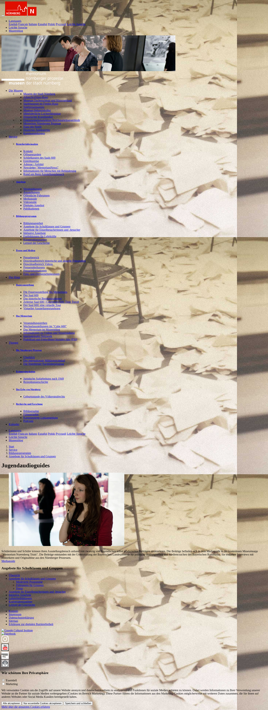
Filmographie (31, 414)
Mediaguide (30, 198)
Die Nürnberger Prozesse (29, 350)
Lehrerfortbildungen (20, 598)
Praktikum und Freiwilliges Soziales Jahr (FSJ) (50, 339)
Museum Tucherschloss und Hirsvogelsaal (47, 100)
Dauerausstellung (25, 284)
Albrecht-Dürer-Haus (35, 97)
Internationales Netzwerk (37, 336)
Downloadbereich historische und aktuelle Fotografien (54, 260)
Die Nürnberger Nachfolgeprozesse (43, 363)
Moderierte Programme (29, 581)
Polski (51, 24)
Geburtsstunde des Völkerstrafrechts (44, 396)
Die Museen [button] (16, 90)
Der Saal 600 (30, 295)
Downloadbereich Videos (38, 264)
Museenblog (16, 30)
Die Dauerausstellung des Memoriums (45, 292)
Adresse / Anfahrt (33, 164)
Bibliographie (31, 411)
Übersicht (14, 575)
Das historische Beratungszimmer (42, 298)
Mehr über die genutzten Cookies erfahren (25, 706)
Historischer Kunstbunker (38, 116)
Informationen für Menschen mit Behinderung (49, 170)
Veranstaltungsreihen (35, 323)
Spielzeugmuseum (33, 107)
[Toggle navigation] (2, 15)
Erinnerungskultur (25, 371)
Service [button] (13, 136)
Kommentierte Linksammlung (40, 417)
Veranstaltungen (32, 188)
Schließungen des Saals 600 (39, 157)
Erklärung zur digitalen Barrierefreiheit (31, 624)
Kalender (14, 424)
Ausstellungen (31, 192)
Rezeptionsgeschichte (35, 381)
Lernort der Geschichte (36, 242)
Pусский (61, 24)
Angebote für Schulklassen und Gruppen (46, 226)
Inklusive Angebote (34, 233)
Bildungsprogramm (26, 216)
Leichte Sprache (76, 24)
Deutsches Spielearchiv (36, 130)
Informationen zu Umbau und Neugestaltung (49, 332)
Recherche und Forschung (29, 404)
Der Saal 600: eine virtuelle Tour (42, 305)
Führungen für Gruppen (30, 585)
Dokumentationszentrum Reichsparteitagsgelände (51, 120)
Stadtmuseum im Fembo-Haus (40, 103)
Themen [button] (13, 342)
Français (23, 24)
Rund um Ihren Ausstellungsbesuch (43, 174)
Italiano (33, 24)
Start (11, 446)
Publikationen (31, 208)
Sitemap (13, 620)
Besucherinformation (27, 144)
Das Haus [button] (14, 277)
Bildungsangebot (33, 223)
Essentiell (11, 680)
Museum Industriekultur (37, 110)
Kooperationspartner (35, 239)
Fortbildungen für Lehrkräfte (39, 236)
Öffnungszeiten (32, 154)
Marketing (12, 684)
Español (42, 24)
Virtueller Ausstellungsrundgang (41, 308)
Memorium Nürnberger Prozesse (42, 123)
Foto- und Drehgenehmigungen (41, 273)
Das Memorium (24, 316)
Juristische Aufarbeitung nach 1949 (43, 378)
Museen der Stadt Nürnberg (39, 93)
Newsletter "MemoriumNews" (41, 167)
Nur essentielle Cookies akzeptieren (42, 703)
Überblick (29, 357)
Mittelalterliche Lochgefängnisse (42, 113)
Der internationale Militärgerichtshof (44, 360)
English (13, 24)
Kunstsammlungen (34, 133)
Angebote (21, 181)
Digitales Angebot (33, 205)
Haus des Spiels (32, 126)
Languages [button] (15, 20)
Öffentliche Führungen (36, 195)
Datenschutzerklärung (21, 617)
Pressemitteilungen (34, 267)
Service (13, 449)
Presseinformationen (35, 270)
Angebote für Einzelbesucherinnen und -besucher (51, 229)
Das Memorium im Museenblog (41, 329)
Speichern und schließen (78, 703)
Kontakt (28, 151)
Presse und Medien (25, 250)
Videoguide (30, 202)
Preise (19, 588)
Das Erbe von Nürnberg (28, 389)
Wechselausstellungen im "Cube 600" (45, 326)
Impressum (15, 614)
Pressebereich (31, 257)
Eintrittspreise (31, 161)
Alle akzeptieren (11, 703)
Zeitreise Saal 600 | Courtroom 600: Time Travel (51, 301)
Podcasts (28, 420)
